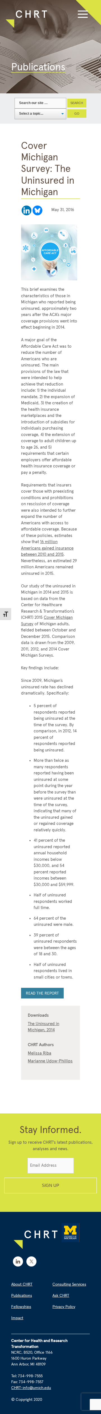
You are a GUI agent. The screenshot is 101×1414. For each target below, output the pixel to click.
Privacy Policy (63, 1307)
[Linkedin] (26, 210)
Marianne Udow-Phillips (50, 1061)
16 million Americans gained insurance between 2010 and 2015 (47, 548)
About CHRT (22, 1284)
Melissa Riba (39, 1053)
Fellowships (21, 1307)
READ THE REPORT (42, 993)
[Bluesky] (37, 210)
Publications (21, 1296)
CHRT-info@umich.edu (31, 1388)
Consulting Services (69, 1284)
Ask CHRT (60, 1296)
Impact (17, 1318)
